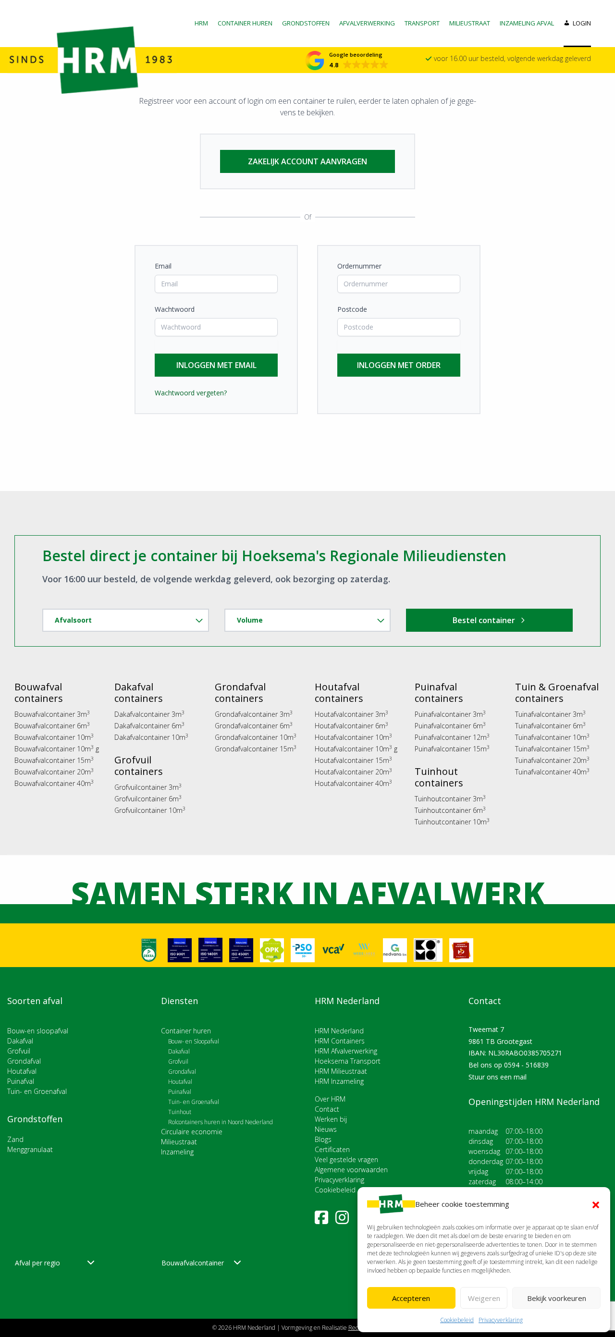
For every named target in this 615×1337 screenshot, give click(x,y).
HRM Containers (340, 1040)
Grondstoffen (306, 23)
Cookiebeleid (457, 1320)
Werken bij (331, 1119)
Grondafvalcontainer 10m (255, 737)
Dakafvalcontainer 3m (149, 714)
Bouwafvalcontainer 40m (54, 783)
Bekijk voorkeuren (556, 1298)
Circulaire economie (191, 1131)
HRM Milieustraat (341, 1071)
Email (163, 265)
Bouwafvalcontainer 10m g (56, 748)
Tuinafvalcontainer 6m (550, 725)
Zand (15, 1139)
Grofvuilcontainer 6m (148, 798)
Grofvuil (18, 1050)
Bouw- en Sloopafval (193, 1041)
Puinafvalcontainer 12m (452, 737)
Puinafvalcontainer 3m (450, 714)
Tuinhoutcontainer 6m (450, 810)
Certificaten (332, 1149)
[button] (596, 1204)
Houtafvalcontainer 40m (353, 783)
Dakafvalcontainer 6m (149, 725)
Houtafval (22, 1071)
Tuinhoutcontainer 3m (450, 798)
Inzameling (177, 1151)
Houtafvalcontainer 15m (353, 760)
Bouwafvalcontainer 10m (54, 737)
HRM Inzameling (339, 1081)
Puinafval (20, 1081)
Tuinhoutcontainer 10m (452, 821)
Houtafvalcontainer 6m (351, 725)
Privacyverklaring (501, 1320)
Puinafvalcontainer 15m (452, 748)
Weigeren (484, 1298)
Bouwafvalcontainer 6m (52, 725)
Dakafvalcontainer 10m (151, 737)
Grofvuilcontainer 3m (148, 787)
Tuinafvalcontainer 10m (552, 737)
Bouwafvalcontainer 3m (52, 714)
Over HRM (330, 1099)
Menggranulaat (30, 1149)
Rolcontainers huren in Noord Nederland (220, 1122)
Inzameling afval (527, 23)
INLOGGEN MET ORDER (399, 365)
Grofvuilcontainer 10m (149, 810)
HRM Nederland (339, 1030)
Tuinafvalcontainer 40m (552, 771)
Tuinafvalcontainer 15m (552, 748)
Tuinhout (179, 1112)
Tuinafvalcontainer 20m (552, 760)
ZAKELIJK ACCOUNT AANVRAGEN (307, 161)
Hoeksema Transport (348, 1061)
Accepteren (411, 1298)
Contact (327, 1109)
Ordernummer (359, 265)
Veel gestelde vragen (346, 1159)
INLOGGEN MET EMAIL (216, 365)
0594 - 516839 (526, 1064)
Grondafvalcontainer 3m (254, 714)
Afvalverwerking (367, 23)
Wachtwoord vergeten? (191, 392)
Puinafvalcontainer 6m (450, 725)
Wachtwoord (175, 309)
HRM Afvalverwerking (346, 1050)
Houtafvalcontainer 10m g (356, 748)
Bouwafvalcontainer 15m (54, 760)
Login (582, 23)
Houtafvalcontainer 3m (351, 714)
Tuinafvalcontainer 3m (550, 714)
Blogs (323, 1139)
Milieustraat (469, 23)
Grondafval (24, 1061)
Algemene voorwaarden (351, 1169)
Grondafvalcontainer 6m (254, 725)
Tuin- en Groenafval (37, 1091)
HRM (201, 23)
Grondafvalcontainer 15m (255, 748)
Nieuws (326, 1129)
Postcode (352, 309)
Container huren (245, 23)
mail (520, 1076)
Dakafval (20, 1040)
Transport (422, 23)
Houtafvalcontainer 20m (353, 771)
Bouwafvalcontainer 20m (54, 771)
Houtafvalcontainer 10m (353, 737)
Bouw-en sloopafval (37, 1030)
